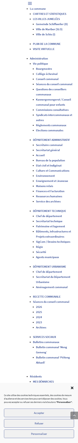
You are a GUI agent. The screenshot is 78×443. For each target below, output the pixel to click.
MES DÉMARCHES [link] (43, 381)
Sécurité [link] (41, 252)
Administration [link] (39, 58)
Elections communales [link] (49, 130)
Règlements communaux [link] (51, 125)
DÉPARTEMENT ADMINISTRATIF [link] (51, 140)
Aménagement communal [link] (52, 287)
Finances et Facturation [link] (50, 191)
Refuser (39, 423)
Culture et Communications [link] (52, 170)
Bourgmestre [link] (44, 69)
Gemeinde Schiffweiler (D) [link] (52, 24)
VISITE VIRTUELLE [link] (44, 49)
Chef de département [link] (49, 216)
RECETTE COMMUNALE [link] (47, 296)
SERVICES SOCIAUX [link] (44, 337)
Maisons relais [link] (44, 186)
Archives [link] (41, 327)
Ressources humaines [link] (49, 196)
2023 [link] (39, 322)
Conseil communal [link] (47, 79)
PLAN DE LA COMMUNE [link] (47, 44)
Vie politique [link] (40, 63)
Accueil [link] (40, 155)
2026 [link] (39, 307)
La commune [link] (38, 8)
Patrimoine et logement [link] (50, 226)
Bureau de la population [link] (50, 160)
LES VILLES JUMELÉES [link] (46, 19)
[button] (72, 388)
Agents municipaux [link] (47, 257)
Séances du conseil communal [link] (54, 84)
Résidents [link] (36, 376)
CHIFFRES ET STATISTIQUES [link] (49, 14)
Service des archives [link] (48, 201)
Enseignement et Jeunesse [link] (52, 181)
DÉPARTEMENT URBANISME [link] (49, 266)
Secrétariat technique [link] (49, 221)
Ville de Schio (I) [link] (45, 34)
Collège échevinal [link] (47, 74)
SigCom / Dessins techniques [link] (53, 241)
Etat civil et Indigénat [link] (49, 165)
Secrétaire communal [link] (49, 145)
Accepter (39, 413)
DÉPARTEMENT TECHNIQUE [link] (49, 211)
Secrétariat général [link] (48, 150)
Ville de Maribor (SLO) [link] (49, 29)
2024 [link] (39, 317)
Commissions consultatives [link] (52, 110)
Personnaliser (39, 434)
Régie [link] (39, 247)
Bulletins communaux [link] (46, 342)
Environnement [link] (45, 176)
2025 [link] (39, 312)
